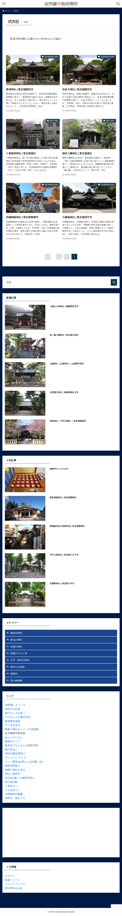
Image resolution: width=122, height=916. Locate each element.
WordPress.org (13, 888)
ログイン (10, 876)
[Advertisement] (61, 832)
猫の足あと (11, 749)
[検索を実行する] (114, 282)
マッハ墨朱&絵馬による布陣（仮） (25, 761)
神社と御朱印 (12, 773)
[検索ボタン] (118, 4)
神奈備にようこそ (15, 705)
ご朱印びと (11, 786)
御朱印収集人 (12, 765)
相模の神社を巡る (15, 769)
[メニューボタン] (4, 4)
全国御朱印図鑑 (14, 794)
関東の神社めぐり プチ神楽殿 (22, 729)
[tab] (61, 633)
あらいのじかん (14, 737)
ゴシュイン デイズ (15, 757)
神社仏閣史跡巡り (15, 753)
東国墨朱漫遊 (12, 721)
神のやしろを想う (15, 713)
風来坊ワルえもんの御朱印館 (21, 745)
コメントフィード (15, 884)
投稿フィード (12, 880)
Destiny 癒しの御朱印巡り (19, 778)
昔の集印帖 (11, 782)
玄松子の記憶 (12, 709)
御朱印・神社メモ (15, 798)
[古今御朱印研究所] (61, 4)
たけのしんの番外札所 (17, 717)
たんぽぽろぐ (12, 790)
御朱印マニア (12, 741)
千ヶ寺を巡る (12, 725)
